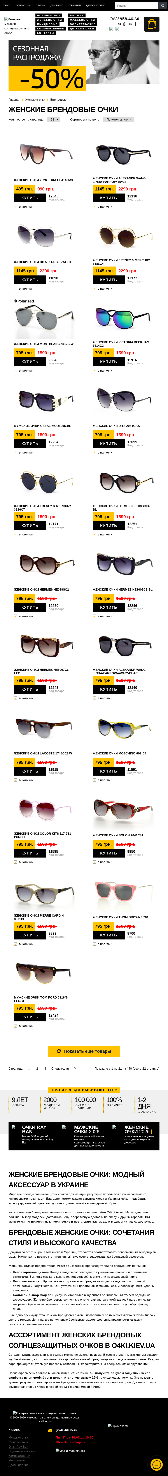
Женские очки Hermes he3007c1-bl (123, 589)
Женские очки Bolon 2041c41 (118, 835)
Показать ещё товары (87, 1051)
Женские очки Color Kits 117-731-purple (43, 835)
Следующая (60, 1068)
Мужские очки (82, 20)
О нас (6, 5)
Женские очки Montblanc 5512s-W (44, 344)
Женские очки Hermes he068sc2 (41, 589)
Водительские (83, 24)
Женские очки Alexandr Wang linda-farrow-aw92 (119, 180)
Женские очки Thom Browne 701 (121, 917)
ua (130, 24)
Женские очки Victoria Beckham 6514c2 (121, 343)
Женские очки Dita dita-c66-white (43, 262)
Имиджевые (47, 24)
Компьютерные (50, 28)
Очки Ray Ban (18, 1446)
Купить (29, 198)
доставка (57, 5)
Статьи (40, 5)
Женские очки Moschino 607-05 (119, 753)
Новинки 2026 (49, 15)
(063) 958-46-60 (66, 1430)
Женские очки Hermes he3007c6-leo (42, 671)
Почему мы (23, 5)
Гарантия (74, 5)
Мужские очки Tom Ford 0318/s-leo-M (41, 999)
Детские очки (82, 28)
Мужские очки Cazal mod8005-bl (42, 426)
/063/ (124, 19)
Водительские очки (22, 1451)
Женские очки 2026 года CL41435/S (43, 180)
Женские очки (49, 20)
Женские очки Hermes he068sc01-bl (121, 507)
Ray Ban (77, 15)
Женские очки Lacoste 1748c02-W (43, 753)
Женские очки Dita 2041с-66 (116, 426)
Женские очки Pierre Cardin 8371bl (39, 917)
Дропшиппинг (95, 5)
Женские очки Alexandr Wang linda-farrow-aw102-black (119, 671)
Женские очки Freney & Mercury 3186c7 (42, 507)
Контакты (45, 33)
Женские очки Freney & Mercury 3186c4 (121, 261)
